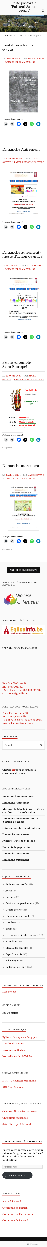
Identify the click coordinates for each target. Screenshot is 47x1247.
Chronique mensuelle (18, 916)
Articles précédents (23, 570)
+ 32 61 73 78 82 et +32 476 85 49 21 (22, 719)
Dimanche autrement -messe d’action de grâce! (22, 254)
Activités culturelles (16, 884)
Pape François (13, 954)
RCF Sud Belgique (13, 1087)
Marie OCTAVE (36, 59)
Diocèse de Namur (13, 1043)
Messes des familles (16, 948)
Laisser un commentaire (20, 62)
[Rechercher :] (23, 745)
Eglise (9, 928)
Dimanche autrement (20, 466)
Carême (10, 897)
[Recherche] (40, 11)
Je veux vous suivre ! (17, 1175)
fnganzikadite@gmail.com (17, 723)
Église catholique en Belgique (19, 1037)
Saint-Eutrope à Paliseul (16, 1124)
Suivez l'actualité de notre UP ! (22, 1141)
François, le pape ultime (17, 847)
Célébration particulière (19, 903)
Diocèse (10, 922)
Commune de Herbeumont (18, 1214)
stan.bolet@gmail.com (15, 693)
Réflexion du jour (15, 967)
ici (13, 769)
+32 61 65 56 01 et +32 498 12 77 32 (21, 690)
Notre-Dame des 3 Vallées (17, 1056)
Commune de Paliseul (15, 1220)
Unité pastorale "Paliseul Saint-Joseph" (23, 7)
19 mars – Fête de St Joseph (18, 840)
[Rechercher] (41, 745)
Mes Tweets (9, 991)
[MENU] (5, 11)
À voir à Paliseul (11, 1201)
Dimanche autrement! (16, 860)
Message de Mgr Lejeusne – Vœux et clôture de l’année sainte (23, 811)
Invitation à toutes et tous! (17, 47)
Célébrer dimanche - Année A (19, 1111)
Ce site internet (14, 909)
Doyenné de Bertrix (13, 1050)
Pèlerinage (11, 960)
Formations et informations (21, 935)
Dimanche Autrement (21, 149)
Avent (8, 890)
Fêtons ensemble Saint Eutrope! (16, 364)
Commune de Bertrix (14, 1207)
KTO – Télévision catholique (19, 1080)
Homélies (11, 941)
